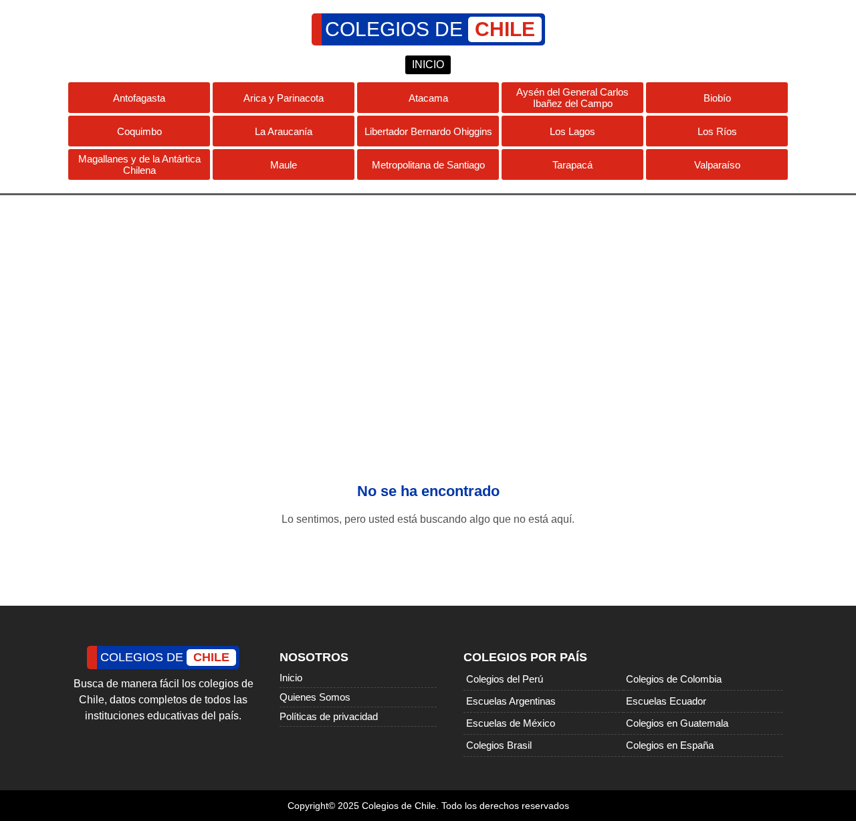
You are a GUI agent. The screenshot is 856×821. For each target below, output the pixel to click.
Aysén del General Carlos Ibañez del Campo (572, 97)
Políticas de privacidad (329, 716)
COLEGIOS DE (430, 29)
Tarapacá (572, 164)
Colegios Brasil (499, 745)
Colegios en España (670, 745)
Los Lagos (572, 131)
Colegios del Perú (504, 679)
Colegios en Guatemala (677, 723)
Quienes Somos (315, 697)
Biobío (717, 98)
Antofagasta (139, 98)
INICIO (428, 64)
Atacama (428, 98)
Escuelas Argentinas (511, 701)
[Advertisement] (428, 302)
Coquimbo (139, 131)
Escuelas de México (510, 723)
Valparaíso (717, 164)
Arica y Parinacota (283, 98)
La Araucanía (283, 131)
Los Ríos (717, 131)
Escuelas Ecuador (666, 701)
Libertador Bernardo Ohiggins (428, 131)
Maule (283, 164)
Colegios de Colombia (674, 679)
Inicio (291, 677)
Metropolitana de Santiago (428, 164)
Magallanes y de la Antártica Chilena (139, 164)
